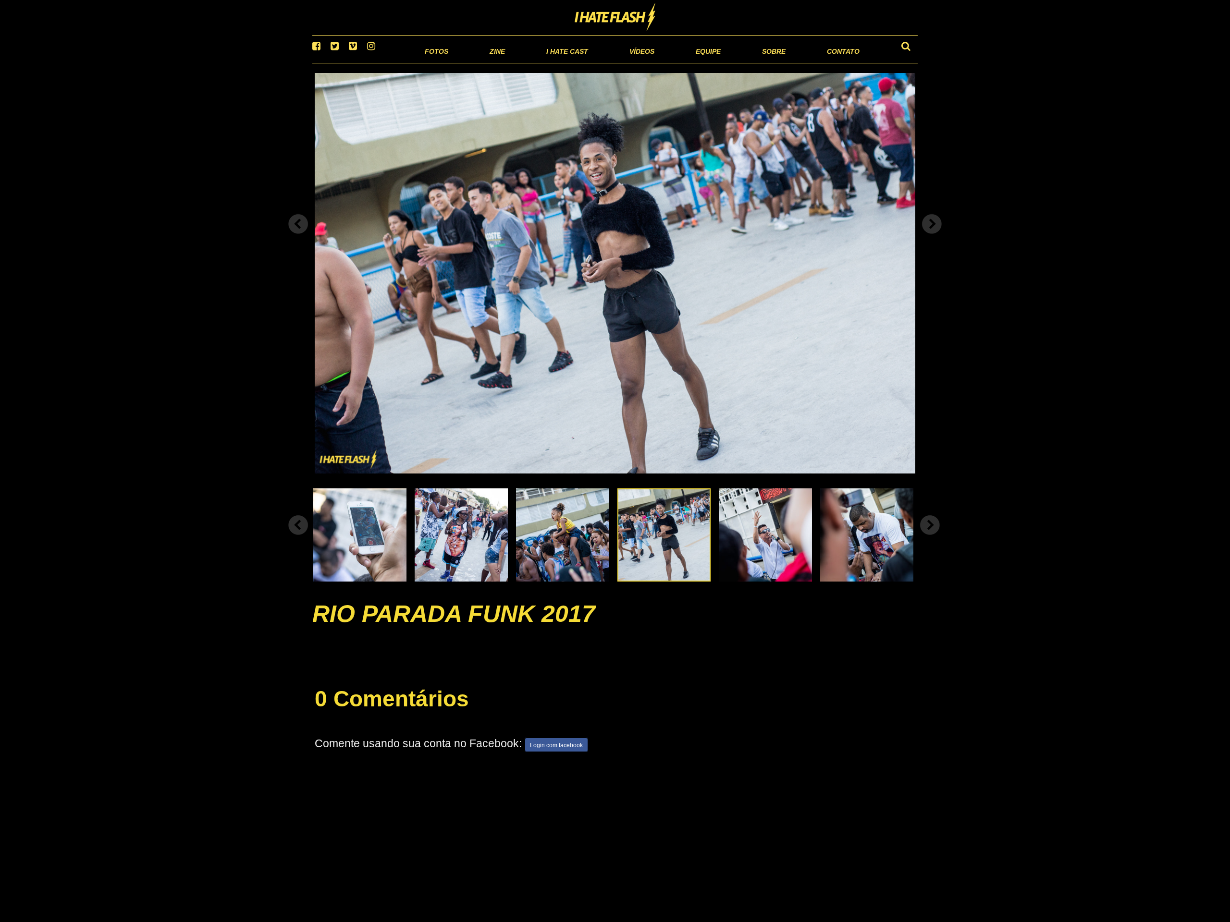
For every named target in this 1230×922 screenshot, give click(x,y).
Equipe (680, 62)
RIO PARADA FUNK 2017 (453, 626)
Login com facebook (556, 757)
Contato (834, 62)
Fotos (370, 62)
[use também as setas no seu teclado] (298, 236)
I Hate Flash (615, 17)
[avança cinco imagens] (298, 537)
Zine (435, 62)
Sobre (754, 62)
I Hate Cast (516, 62)
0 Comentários (392, 710)
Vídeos (605, 62)
